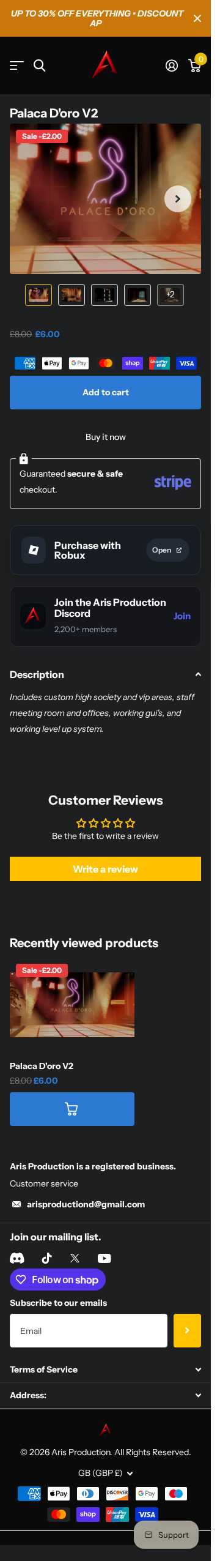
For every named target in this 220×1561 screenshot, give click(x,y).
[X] (74, 1241)
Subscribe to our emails (58, 1286)
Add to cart (105, 375)
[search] (39, 56)
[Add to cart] (72, 1092)
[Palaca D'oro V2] (72, 988)
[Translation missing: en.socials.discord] (17, 1241)
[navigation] (38, 278)
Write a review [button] (105, 852)
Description (37, 658)
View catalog (17, 56)
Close (197, 13)
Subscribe (187, 1313)
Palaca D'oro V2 (41, 1049)
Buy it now (106, 420)
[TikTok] (47, 1241)
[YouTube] (104, 1241)
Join (182, 599)
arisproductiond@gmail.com (86, 1187)
